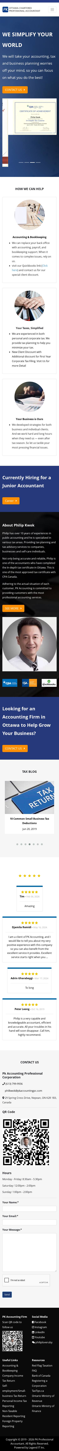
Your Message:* (12, 1198)
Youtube (39, 1305)
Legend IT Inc (36, 1415)
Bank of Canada (41, 1343)
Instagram (40, 1295)
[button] (6, 116)
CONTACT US (14, 90)
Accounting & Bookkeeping (29, 205)
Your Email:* (10, 1184)
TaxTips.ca (38, 1358)
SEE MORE (12, 576)
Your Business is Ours (29, 387)
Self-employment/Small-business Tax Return (14, 1359)
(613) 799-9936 (14, 1051)
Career (9, 469)
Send (7, 1262)
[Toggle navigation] (52, 9)
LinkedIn (39, 1300)
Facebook (40, 1290)
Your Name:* (10, 1170)
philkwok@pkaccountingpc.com (23, 1059)
